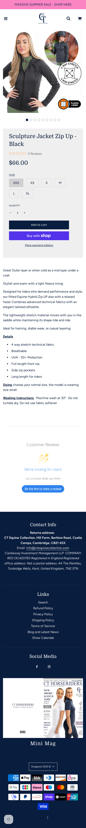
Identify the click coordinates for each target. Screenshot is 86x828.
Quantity (14, 205)
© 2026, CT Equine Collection (27, 817)
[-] (10, 213)
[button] (27, 120)
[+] (24, 213)
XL (28, 193)
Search (43, 602)
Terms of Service (43, 626)
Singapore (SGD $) (41, 766)
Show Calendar (43, 638)
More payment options (39, 245)
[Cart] (79, 18)
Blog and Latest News (43, 632)
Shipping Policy (43, 620)
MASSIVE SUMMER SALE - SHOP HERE (43, 4)
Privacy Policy (43, 614)
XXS (16, 183)
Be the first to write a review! (43, 489)
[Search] (68, 18)
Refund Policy (43, 608)
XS (32, 183)
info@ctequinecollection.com (47, 548)
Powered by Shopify (61, 817)
